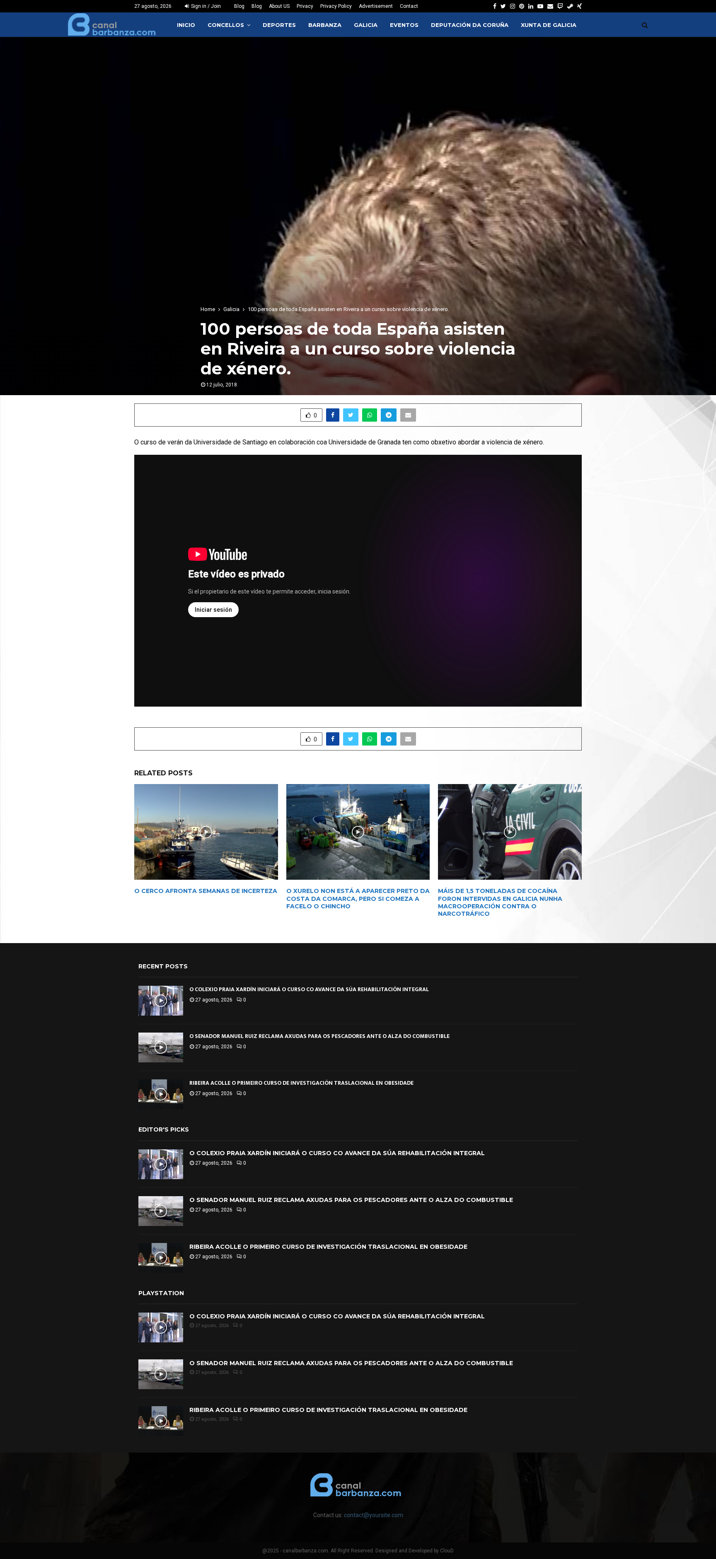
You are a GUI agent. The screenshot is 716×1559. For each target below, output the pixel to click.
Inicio (186, 25)
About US (279, 6)
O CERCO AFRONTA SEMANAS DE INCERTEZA (205, 891)
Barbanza (324, 25)
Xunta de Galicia (548, 25)
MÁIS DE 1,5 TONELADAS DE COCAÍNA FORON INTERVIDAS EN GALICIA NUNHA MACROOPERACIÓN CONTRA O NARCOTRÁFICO (500, 902)
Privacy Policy (336, 6)
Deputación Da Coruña (469, 25)
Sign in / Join (205, 6)
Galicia (365, 25)
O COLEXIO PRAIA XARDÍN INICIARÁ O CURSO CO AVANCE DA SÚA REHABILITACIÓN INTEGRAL (309, 989)
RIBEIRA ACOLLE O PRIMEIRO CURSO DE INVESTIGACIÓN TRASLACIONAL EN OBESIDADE (301, 1083)
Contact (409, 6)
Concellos (226, 25)
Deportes (279, 25)
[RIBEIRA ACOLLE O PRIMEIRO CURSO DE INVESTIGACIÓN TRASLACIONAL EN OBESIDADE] (160, 1094)
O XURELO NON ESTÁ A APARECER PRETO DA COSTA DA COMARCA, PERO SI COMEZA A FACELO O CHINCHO (358, 898)
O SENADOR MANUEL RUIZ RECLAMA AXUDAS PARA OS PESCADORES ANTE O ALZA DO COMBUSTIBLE (319, 1036)
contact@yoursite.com (373, 1515)
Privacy (305, 6)
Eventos (404, 25)
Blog (239, 6)
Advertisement (376, 6)
